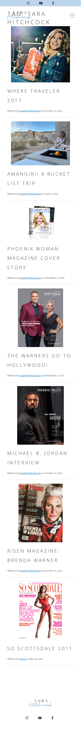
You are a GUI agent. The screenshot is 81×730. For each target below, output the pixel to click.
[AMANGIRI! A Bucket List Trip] (40, 145)
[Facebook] (53, 3)
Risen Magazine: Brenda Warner (33, 555)
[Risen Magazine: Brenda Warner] (40, 514)
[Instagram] (28, 3)
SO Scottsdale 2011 (40, 648)
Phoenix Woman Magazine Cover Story (34, 258)
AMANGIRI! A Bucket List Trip (39, 178)
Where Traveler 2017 (33, 95)
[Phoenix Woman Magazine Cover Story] (40, 224)
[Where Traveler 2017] (40, 56)
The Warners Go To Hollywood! (39, 360)
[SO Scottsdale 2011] (40, 612)
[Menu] (72, 16)
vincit (22, 659)
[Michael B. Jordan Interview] (40, 417)
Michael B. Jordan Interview (37, 458)
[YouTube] (41, 3)
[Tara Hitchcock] (20, 15)
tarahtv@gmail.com (30, 111)
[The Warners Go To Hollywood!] (40, 319)
